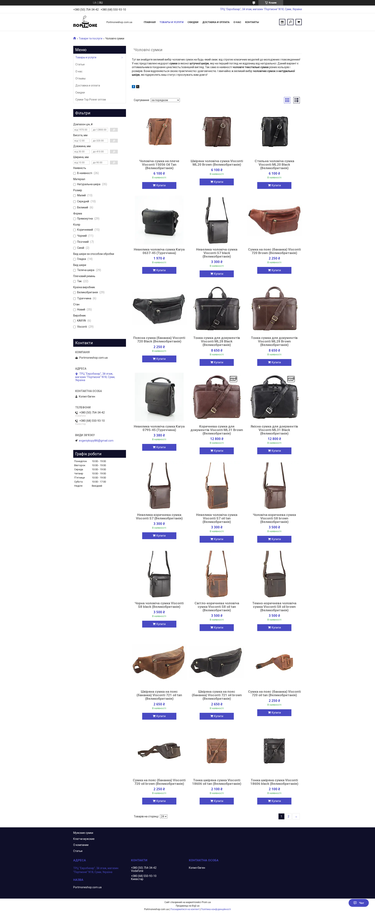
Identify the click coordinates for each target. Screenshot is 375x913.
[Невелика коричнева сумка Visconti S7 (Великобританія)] (159, 485)
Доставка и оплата (215, 22)
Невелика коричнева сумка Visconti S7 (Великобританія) (159, 516)
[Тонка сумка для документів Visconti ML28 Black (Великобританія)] (216, 308)
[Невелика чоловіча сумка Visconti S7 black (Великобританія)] (216, 220)
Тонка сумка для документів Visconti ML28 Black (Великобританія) (216, 341)
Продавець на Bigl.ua (187, 905)
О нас (237, 22)
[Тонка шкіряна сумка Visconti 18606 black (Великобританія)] (274, 750)
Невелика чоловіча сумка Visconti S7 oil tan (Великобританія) (216, 518)
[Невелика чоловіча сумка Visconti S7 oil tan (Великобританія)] (216, 485)
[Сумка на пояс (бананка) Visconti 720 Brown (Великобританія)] (274, 220)
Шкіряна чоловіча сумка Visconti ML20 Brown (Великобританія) (217, 162)
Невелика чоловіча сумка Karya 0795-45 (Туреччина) (159, 428)
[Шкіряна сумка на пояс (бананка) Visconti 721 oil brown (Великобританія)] (216, 662)
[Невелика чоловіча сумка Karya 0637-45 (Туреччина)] (159, 220)
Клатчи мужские (84, 838)
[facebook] (133, 87)
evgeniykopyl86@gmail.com (96, 440)
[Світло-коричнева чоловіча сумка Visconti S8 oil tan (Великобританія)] (216, 573)
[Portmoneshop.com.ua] (88, 22)
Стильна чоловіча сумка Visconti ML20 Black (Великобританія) (274, 164)
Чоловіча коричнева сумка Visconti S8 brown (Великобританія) (274, 518)
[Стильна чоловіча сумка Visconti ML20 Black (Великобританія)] (274, 131)
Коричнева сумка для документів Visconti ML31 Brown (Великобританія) (216, 430)
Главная (150, 22)
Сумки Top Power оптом (90, 99)
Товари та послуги (90, 38)
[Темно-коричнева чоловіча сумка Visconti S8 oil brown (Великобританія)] (274, 573)
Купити (161, 185)
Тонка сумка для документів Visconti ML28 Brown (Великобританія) (274, 341)
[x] (137, 87)
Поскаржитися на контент (185, 909)
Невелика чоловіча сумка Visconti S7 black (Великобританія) (216, 253)
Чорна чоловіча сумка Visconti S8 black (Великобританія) (159, 604)
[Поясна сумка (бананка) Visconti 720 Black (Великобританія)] (159, 308)
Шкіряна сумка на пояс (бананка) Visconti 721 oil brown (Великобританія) (217, 695)
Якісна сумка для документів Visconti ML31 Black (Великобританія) (274, 430)
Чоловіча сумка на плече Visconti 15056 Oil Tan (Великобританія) (159, 164)
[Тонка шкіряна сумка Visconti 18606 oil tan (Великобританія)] (216, 750)
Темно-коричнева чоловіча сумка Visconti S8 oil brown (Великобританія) (274, 606)
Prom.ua (206, 902)
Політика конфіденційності (216, 909)
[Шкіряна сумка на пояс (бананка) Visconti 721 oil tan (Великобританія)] (159, 662)
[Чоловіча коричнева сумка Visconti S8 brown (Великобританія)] (274, 485)
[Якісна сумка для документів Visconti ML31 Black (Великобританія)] (274, 397)
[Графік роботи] (282, 22)
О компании (80, 844)
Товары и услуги (172, 22)
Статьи (80, 64)
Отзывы (80, 78)
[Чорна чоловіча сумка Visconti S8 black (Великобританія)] (159, 573)
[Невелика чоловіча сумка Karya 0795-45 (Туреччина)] (159, 397)
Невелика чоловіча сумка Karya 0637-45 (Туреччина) (159, 251)
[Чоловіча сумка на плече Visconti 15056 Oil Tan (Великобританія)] (159, 131)
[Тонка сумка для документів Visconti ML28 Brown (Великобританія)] (274, 308)
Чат (361, 902)
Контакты (252, 22)
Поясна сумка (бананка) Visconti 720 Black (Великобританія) (159, 339)
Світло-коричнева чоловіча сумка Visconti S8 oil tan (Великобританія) (217, 606)
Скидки (193, 22)
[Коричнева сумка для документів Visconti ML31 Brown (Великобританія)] (216, 397)
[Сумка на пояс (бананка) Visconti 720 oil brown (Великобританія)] (159, 750)
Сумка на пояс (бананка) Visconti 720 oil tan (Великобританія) (274, 693)
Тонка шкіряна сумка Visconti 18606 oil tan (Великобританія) (216, 781)
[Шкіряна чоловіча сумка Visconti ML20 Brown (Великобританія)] (216, 131)
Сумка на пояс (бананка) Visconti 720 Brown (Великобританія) (274, 251)
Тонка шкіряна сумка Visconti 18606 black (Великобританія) (274, 781)
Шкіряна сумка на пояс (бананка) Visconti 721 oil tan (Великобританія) (159, 695)
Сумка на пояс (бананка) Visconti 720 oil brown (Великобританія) (159, 781)
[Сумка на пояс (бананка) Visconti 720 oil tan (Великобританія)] (274, 662)
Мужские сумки (83, 832)
